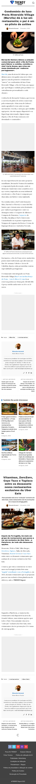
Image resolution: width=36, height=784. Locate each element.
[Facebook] (26, 373)
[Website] (24, 373)
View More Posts (18, 353)
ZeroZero (5, 551)
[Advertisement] (18, 136)
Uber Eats (26, 679)
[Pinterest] (29, 373)
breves (5, 449)
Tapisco (12, 551)
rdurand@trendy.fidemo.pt (25, 368)
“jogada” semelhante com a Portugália (16, 572)
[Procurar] (33, 3)
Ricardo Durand (13, 28)
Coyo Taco (26, 554)
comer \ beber (8, 413)
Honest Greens (15, 554)
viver (22, 449)
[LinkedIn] (31, 373)
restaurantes (23, 337)
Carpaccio (22, 215)
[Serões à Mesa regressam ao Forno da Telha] (9, 445)
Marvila (4, 74)
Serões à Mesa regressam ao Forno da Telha (9, 455)
